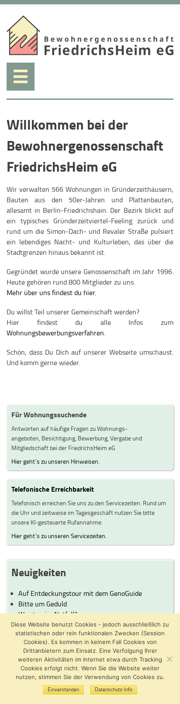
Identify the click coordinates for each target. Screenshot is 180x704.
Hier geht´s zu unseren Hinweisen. (55, 461)
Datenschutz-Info (113, 689)
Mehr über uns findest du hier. (51, 292)
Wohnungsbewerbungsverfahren (55, 333)
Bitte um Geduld (42, 604)
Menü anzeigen (21, 77)
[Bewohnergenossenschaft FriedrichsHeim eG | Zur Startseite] (90, 52)
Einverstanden (63, 689)
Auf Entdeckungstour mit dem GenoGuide (80, 593)
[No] (169, 659)
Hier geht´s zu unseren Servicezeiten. (59, 535)
